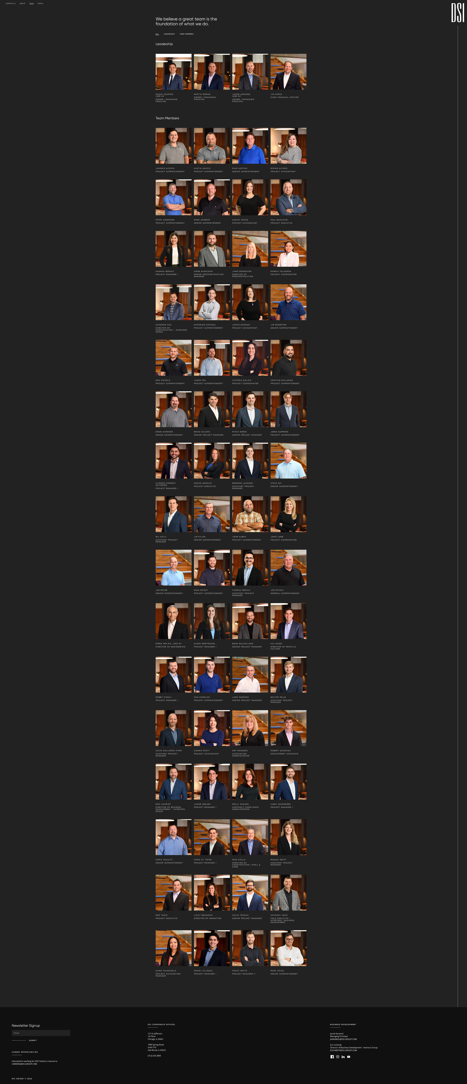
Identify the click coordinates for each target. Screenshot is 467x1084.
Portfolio (11, 3)
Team (31, 3)
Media (40, 3)
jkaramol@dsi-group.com (343, 1039)
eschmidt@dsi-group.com (343, 1050)
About (22, 3)
